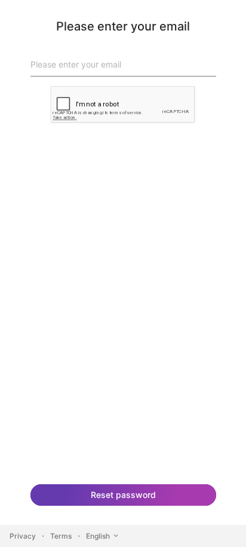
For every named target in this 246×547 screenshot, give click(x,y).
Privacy (23, 535)
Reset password (123, 495)
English (98, 535)
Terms (61, 535)
